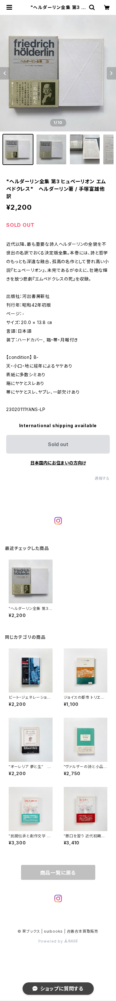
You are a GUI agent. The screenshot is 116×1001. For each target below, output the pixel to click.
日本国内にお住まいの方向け (58, 462)
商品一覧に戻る (58, 873)
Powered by (51, 941)
